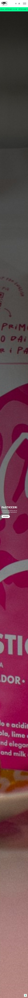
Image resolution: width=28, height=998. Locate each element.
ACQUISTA (5, 516)
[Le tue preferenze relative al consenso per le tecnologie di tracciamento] (25, 995)
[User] (16, 4)
